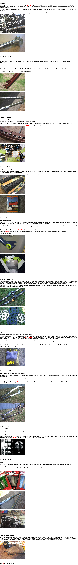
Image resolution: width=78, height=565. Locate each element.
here (23, 344)
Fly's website (27, 125)
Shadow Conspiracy (28, 337)
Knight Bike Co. (30, 5)
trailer (7, 341)
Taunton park (19, 381)
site (3, 434)
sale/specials (7, 231)
